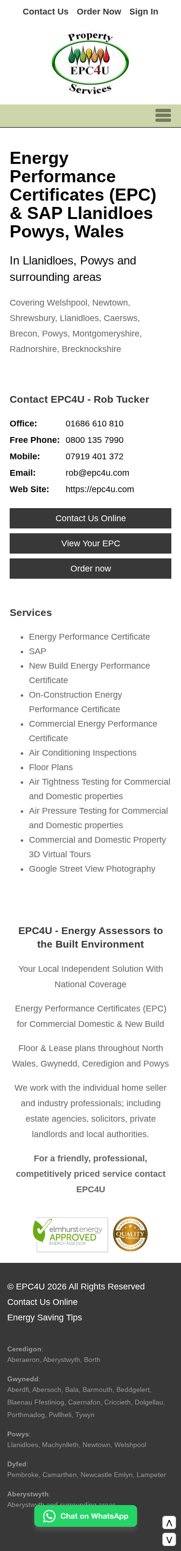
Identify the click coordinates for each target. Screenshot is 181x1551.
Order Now (99, 11)
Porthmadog (26, 1415)
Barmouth (97, 1389)
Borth (92, 1359)
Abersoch (46, 1389)
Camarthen (59, 1474)
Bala (72, 1389)
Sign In (143, 11)
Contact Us (46, 11)
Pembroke (23, 1474)
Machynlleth (60, 1445)
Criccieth (117, 1402)
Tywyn (85, 1415)
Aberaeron (23, 1359)
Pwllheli (60, 1415)
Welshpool (130, 1445)
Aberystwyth (61, 1359)
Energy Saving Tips (44, 1317)
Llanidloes (22, 1445)
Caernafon (84, 1402)
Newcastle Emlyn (107, 1474)
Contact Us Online (91, 518)
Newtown (97, 1445)
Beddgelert (133, 1389)
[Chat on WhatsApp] (85, 1524)
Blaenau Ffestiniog (35, 1402)
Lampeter (151, 1474)
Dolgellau (149, 1402)
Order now (90, 568)
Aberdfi (18, 1389)
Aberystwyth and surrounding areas (61, 1504)
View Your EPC (90, 543)
